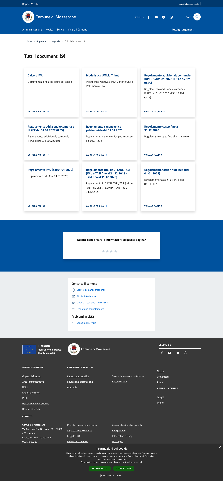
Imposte (56, 41)
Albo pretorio (118, 430)
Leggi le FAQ (73, 436)
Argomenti (41, 41)
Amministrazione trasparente (127, 425)
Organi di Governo (31, 376)
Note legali (117, 441)
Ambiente (72, 387)
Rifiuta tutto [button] (124, 468)
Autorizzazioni (119, 381)
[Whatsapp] (170, 17)
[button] (111, 475)
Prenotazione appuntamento (82, 425)
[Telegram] (162, 17)
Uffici (25, 387)
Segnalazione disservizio (79, 430)
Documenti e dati (31, 409)
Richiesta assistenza (77, 441)
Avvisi (160, 382)
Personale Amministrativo (35, 403)
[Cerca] (197, 16)
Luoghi (160, 397)
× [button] (219, 447)
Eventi (160, 402)
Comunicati (163, 376)
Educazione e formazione (80, 381)
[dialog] (111, 462)
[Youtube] (155, 17)
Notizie (160, 371)
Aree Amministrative (33, 381)
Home (29, 41)
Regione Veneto (30, 4)
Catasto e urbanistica (78, 376)
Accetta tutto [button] (99, 468)
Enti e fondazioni (31, 392)
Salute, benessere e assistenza (128, 376)
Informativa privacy (122, 436)
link (140, 462)
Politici (25, 398)
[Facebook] (147, 17)
